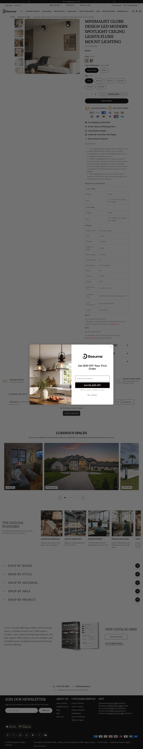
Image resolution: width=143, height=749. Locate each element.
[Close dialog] (111, 347)
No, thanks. (92, 395)
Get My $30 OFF (92, 385)
